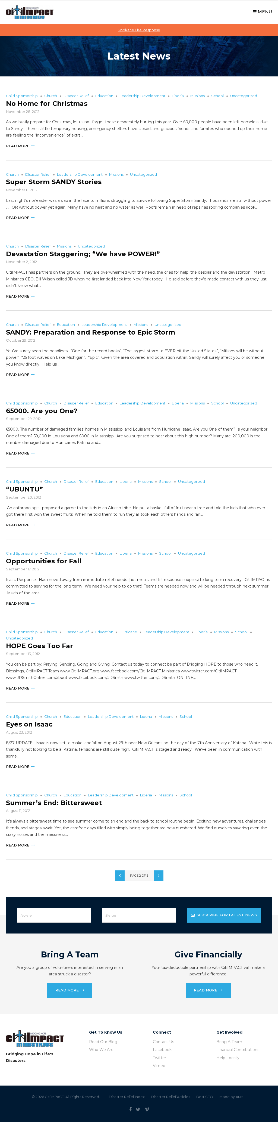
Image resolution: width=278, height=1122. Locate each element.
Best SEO (204, 1097)
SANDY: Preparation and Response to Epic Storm (90, 332)
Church (50, 96)
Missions (197, 96)
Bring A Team (229, 1041)
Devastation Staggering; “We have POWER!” (83, 254)
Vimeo (159, 1065)
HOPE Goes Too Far (39, 646)
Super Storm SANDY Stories (54, 182)
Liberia (178, 96)
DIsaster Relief (76, 96)
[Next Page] (158, 875)
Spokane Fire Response (139, 30)
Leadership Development (142, 96)
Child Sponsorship (22, 96)
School (217, 96)
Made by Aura (231, 1097)
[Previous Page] (120, 875)
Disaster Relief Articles (170, 1097)
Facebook (162, 1049)
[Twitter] (138, 1109)
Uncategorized (243, 96)
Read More (17, 146)
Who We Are (101, 1049)
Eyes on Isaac (29, 724)
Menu (264, 11)
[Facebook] (130, 1109)
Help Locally (227, 1057)
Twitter (159, 1057)
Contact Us (163, 1041)
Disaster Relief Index (127, 1097)
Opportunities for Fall (43, 561)
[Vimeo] (146, 1109)
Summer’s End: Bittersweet (54, 803)
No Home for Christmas (46, 103)
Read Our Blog (103, 1041)
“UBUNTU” (24, 489)
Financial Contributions (237, 1049)
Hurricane (128, 632)
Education (104, 96)
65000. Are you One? (41, 411)
